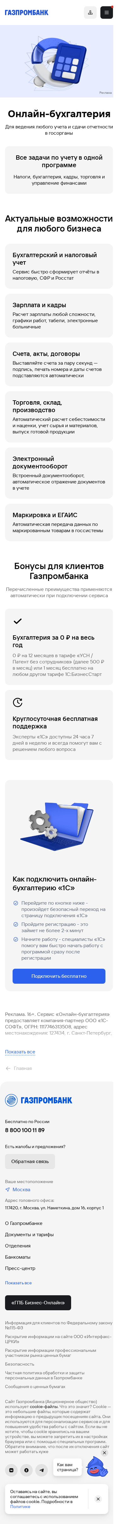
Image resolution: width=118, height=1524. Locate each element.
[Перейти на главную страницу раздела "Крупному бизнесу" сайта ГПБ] (26, 12)
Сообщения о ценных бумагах (35, 1386)
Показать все (20, 1052)
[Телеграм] (41, 1470)
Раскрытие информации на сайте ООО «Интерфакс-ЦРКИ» (58, 1339)
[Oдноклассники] (26, 1470)
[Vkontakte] (11, 1470)
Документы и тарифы (29, 1234)
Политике (20, 1506)
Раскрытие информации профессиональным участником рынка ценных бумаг (50, 1353)
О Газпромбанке (23, 1223)
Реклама (105, 92)
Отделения (18, 1246)
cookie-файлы (44, 1406)
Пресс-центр (20, 1268)
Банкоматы (18, 1257)
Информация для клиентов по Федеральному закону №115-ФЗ (58, 1325)
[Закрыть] (98, 1499)
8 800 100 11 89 (25, 1130)
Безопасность (19, 1364)
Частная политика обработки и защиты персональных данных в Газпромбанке (44, 1375)
